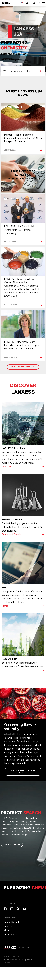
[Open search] (39, 3)
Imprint (30, 959)
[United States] (22, 3)
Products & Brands (23, 505)
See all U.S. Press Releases (23, 367)
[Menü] (43, 3)
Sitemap (7, 962)
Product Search (12, 844)
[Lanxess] (11, 948)
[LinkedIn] (11, 908)
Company (23, 435)
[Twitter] (18, 908)
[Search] (41, 71)
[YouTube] (24, 908)
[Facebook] (5, 908)
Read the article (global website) (23, 771)
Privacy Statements (11, 956)
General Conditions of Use (14, 959)
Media (23, 575)
